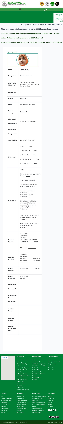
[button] (20, 9)
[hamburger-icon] (51, 22)
